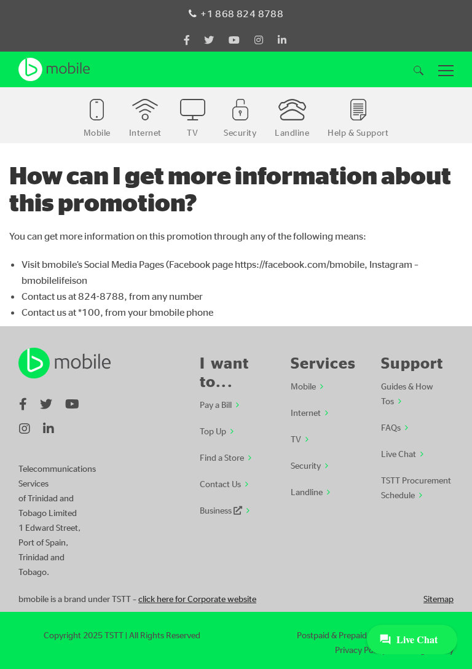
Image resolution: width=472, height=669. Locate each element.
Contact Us (220, 483)
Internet (306, 412)
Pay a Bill (216, 404)
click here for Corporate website (197, 598)
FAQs (391, 426)
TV (296, 438)
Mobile (303, 385)
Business (217, 509)
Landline (307, 491)
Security (306, 465)
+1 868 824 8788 (241, 13)
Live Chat (398, 453)
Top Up (213, 430)
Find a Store (222, 457)
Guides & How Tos (407, 393)
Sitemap (438, 598)
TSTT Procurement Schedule (416, 487)
